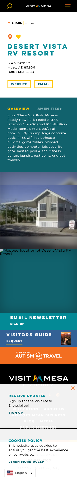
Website (19, 84)
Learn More (20, 461)
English (21, 472)
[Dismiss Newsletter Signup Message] (73, 388)
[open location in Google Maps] (38, 281)
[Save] (18, 37)
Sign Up (17, 323)
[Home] (38, 6)
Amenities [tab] (48, 109)
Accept (39, 461)
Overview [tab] (18, 109)
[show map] (10, 36)
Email (43, 84)
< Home (30, 23)
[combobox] (20, 473)
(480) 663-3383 (20, 72)
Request (14, 341)
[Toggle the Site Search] (9, 6)
